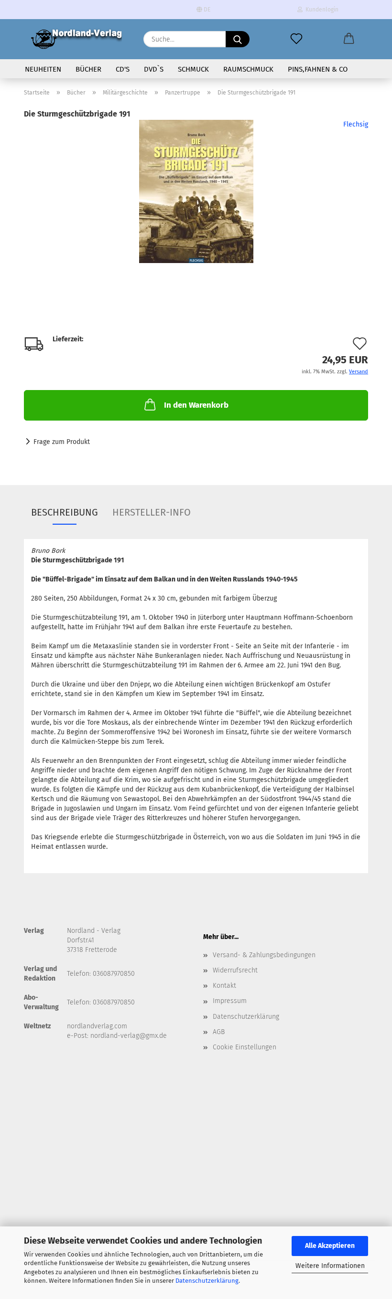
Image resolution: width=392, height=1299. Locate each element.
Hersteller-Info (151, 512)
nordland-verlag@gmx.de (128, 1036)
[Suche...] (238, 39)
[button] (349, 39)
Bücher (88, 69)
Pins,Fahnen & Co (318, 69)
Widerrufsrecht (235, 970)
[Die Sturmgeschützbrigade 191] (196, 191)
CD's (123, 69)
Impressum (230, 1001)
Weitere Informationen (330, 1266)
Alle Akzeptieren (330, 1246)
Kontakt (224, 986)
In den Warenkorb (196, 405)
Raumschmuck (248, 69)
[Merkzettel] (296, 39)
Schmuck (193, 69)
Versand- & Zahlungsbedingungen (264, 955)
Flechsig (355, 124)
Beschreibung (64, 512)
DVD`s (153, 69)
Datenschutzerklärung (207, 1280)
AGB (219, 1032)
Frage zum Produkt (61, 442)
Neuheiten (43, 69)
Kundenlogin (320, 9)
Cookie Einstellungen (244, 1047)
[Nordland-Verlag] (76, 39)
